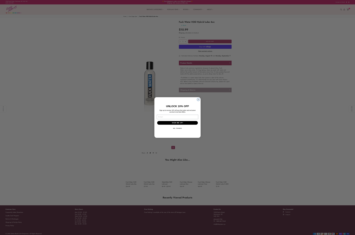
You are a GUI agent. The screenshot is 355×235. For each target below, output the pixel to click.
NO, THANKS (177, 128)
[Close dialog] (198, 99)
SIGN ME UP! (177, 123)
